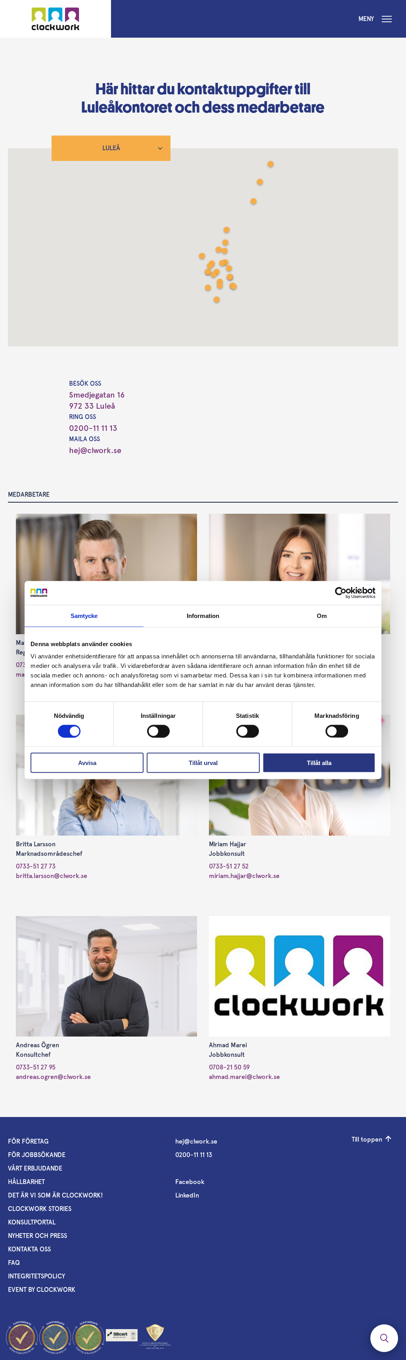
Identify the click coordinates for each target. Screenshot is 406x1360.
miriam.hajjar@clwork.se (244, 876)
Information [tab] (203, 615)
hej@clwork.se (95, 450)
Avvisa (87, 762)
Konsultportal (32, 1222)
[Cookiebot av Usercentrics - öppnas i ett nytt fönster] (340, 593)
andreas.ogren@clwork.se (53, 1077)
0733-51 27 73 (36, 866)
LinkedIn (187, 1195)
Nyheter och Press (37, 1235)
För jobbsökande (36, 1155)
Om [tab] (322, 615)
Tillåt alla (319, 762)
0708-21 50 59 (229, 1067)
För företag (28, 1141)
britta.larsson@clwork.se (51, 876)
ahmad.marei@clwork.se (244, 1077)
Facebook (189, 1182)
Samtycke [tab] (84, 615)
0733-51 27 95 (36, 1067)
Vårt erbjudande (35, 1168)
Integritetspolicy (36, 1276)
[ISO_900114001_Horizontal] (122, 1337)
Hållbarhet (26, 1182)
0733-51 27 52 (229, 866)
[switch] (158, 731)
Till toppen (367, 1139)
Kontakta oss (29, 1249)
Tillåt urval (203, 762)
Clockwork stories (39, 1209)
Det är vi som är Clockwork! (55, 1195)
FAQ (14, 1262)
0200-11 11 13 (93, 428)
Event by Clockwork (41, 1289)
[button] (220, 286)
